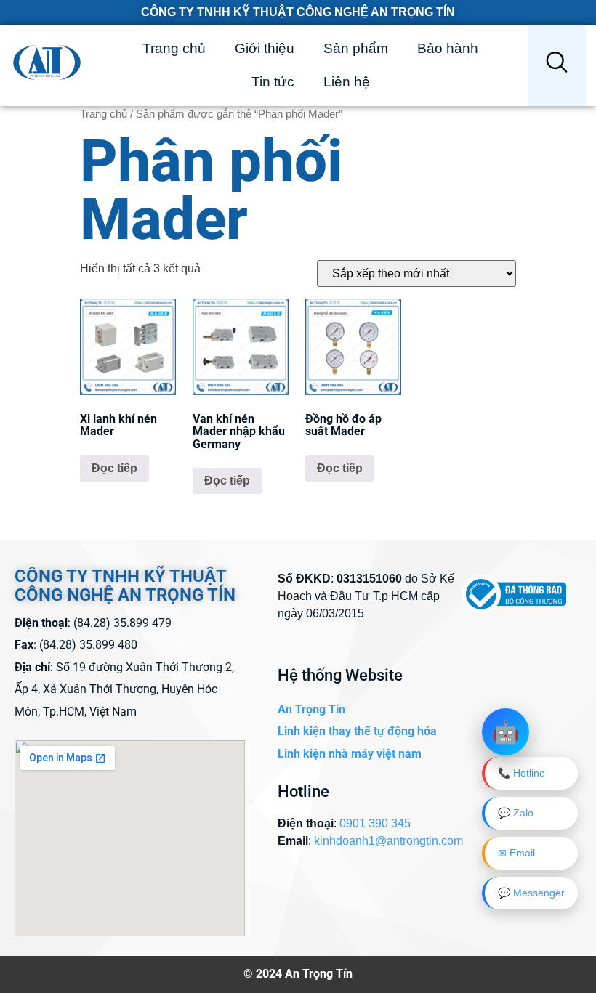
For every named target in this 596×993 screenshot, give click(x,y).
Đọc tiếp (114, 468)
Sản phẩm (355, 48)
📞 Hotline (521, 773)
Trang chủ (174, 48)
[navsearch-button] (556, 65)
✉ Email (516, 853)
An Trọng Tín (311, 709)
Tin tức (272, 81)
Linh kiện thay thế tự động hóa (357, 731)
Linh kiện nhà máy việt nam (350, 754)
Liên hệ (346, 81)
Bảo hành (447, 48)
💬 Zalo (515, 813)
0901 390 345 (375, 823)
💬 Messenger (531, 893)
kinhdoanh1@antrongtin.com (388, 841)
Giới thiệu (264, 48)
